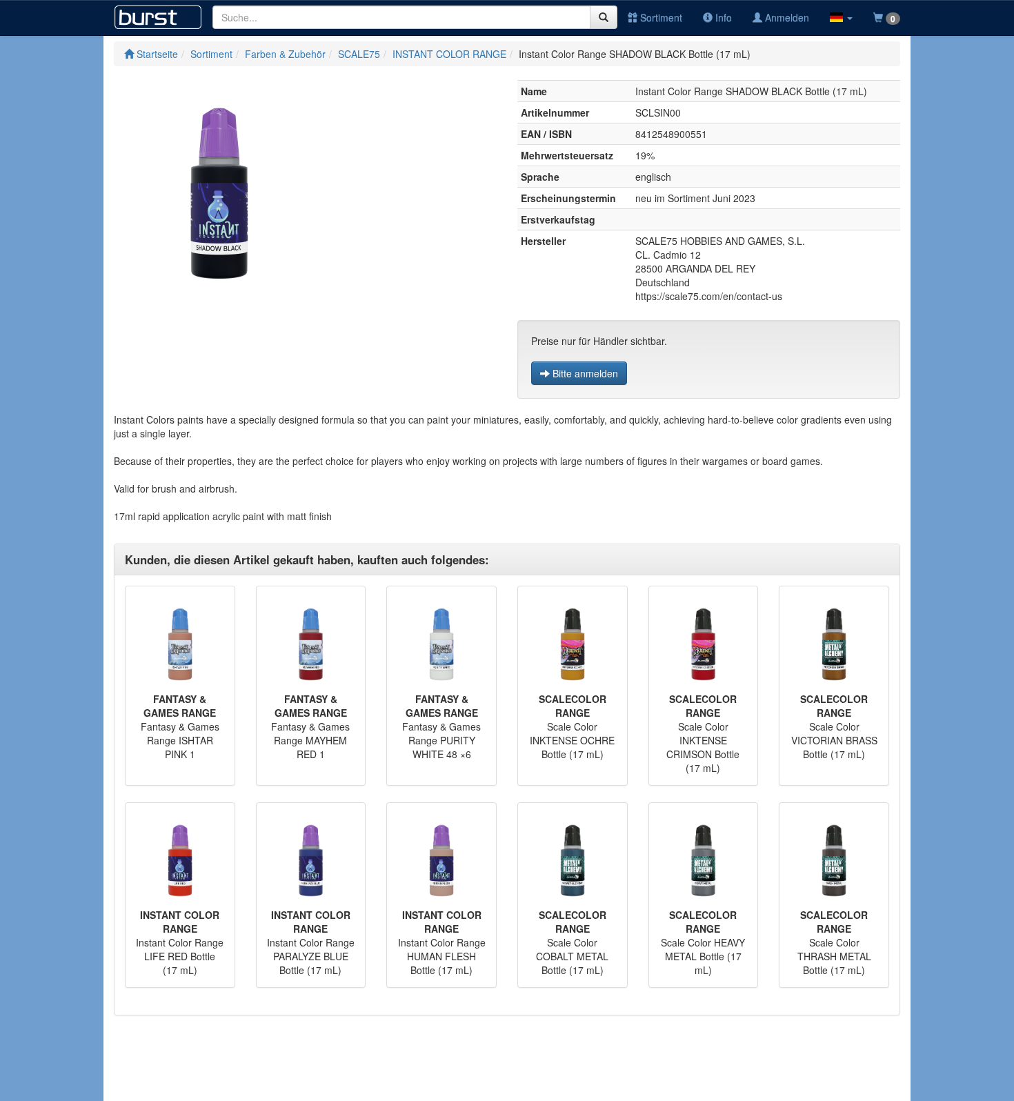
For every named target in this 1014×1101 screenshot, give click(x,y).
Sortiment (659, 17)
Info (722, 17)
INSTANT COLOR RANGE (449, 54)
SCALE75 (359, 54)
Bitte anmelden (584, 373)
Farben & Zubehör (285, 54)
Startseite (156, 54)
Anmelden (785, 17)
